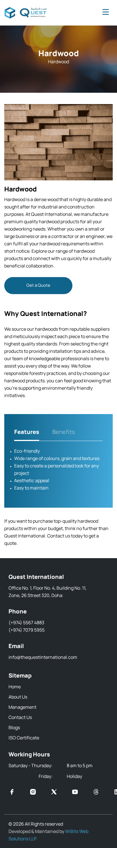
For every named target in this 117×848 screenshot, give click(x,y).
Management (22, 707)
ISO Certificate (24, 738)
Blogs (14, 727)
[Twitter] (54, 792)
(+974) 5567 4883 (26, 622)
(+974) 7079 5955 (27, 630)
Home (15, 687)
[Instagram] (33, 792)
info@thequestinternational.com (43, 657)
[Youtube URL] (75, 792)
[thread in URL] (96, 792)
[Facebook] (12, 792)
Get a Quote (38, 285)
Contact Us (20, 717)
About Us (18, 697)
